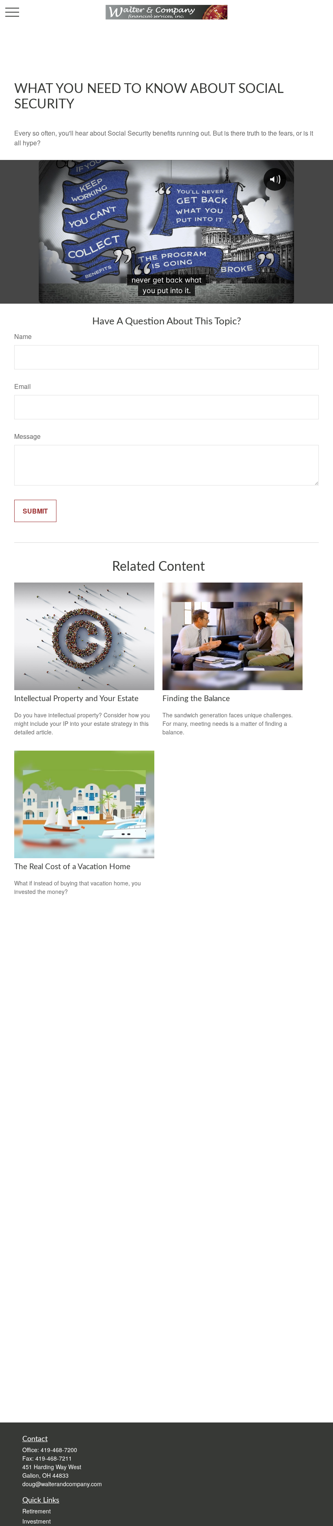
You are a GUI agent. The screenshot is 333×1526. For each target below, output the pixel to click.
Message (27, 436)
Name (23, 336)
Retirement (36, 1511)
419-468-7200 (59, 1450)
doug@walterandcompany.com (62, 1484)
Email (22, 386)
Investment (36, 1521)
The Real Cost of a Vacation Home (72, 867)
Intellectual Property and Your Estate (76, 699)
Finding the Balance (196, 699)
